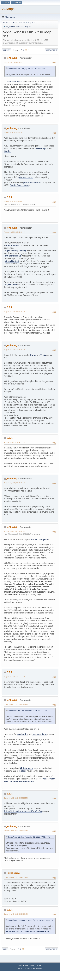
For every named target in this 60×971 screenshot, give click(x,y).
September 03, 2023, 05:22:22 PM (16, 704)
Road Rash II (22, 734)
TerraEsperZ (13, 872)
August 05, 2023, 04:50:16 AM (14, 312)
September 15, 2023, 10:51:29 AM (16, 914)
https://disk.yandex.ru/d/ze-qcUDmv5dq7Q (23, 811)
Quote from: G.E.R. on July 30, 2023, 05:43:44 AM (26, 68)
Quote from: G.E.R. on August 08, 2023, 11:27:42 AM (27, 710)
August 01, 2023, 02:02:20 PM (14, 232)
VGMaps (7, 9)
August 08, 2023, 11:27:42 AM (14, 676)
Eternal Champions (39, 539)
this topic (22, 771)
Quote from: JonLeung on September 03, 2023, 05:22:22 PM (30, 920)
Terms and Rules (28, 965)
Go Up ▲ (39, 965)
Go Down (6, 50)
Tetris (43, 355)
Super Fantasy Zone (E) (15, 250)
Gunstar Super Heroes (19, 185)
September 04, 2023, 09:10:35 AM (16, 831)
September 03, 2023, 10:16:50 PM (16, 798)
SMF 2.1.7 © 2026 (24, 968)
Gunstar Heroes (26, 177)
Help (19, 965)
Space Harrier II (39, 734)
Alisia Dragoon (41, 148)
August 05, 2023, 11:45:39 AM (14, 350)
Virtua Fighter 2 (12, 261)
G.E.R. (10, 197)
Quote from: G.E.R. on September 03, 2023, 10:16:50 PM (29, 837)
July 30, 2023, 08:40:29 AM (13, 62)
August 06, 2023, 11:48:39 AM (14, 483)
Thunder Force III (13, 256)
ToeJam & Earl (10, 284)
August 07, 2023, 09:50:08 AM (14, 531)
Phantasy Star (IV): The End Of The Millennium (29, 780)
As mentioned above (13, 81)
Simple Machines (36, 968)
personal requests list (32, 182)
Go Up (5, 949)
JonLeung (12, 57)
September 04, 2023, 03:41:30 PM (16, 877)
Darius (33, 355)
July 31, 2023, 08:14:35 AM (13, 202)
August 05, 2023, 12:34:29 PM (14, 442)
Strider (7, 151)
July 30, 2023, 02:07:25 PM (13, 132)
